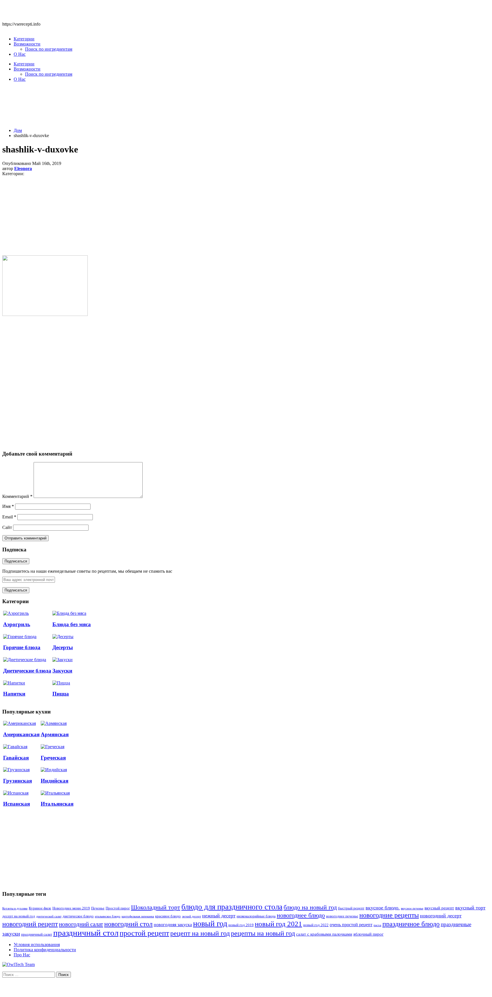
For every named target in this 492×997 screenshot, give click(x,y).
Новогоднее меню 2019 (71, 908)
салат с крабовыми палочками (324, 934)
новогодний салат (81, 924)
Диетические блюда (27, 671)
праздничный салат (36, 934)
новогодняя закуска (173, 924)
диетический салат (49, 916)
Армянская (55, 734)
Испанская (16, 804)
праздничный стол (85, 932)
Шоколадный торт (155, 907)
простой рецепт (144, 933)
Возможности (27, 44)
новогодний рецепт (30, 924)
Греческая (53, 758)
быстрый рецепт (351, 908)
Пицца (60, 694)
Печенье (97, 908)
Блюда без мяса (71, 624)
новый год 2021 (278, 924)
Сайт (7, 527)
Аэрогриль (16, 624)
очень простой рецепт (351, 924)
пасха (377, 925)
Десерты (62, 647)
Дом (18, 130)
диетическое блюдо (78, 916)
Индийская (54, 781)
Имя (8, 506)
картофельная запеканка (138, 916)
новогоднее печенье (342, 916)
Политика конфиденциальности (45, 949)
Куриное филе (40, 908)
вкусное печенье (412, 908)
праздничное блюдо (411, 924)
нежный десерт (218, 916)
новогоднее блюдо (301, 915)
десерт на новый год (18, 916)
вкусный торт (470, 908)
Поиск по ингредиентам (48, 49)
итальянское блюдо (107, 916)
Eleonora (23, 168)
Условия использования (37, 944)
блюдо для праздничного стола (231, 907)
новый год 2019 (241, 925)
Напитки (14, 694)
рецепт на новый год (200, 933)
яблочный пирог (368, 934)
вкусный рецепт (439, 908)
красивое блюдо (168, 916)
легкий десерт (191, 916)
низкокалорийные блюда (256, 916)
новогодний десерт (441, 916)
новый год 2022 (316, 925)
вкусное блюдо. (383, 908)
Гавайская (16, 758)
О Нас (20, 54)
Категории (24, 38)
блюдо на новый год (310, 907)
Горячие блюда (21, 647)
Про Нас (22, 954)
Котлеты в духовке (15, 908)
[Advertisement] (246, 108)
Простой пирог (118, 908)
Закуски (62, 671)
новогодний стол (128, 924)
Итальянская (57, 804)
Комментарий (17, 496)
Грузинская (17, 781)
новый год (210, 923)
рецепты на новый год (263, 933)
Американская (21, 734)
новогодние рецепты (389, 915)
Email (9, 516)
